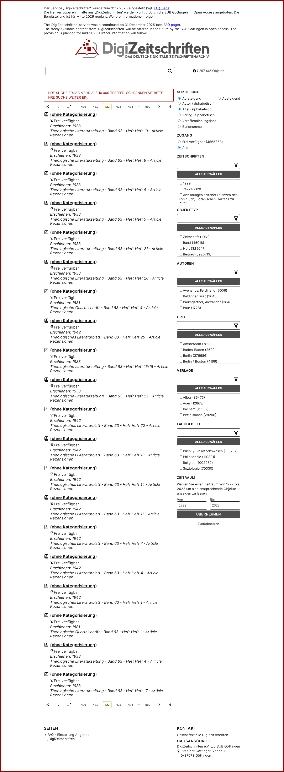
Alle (184, 147)
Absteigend (230, 98)
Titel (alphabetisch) (197, 109)
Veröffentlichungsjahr (198, 121)
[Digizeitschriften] (142, 49)
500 (147, 106)
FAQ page (171, 25)
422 (107, 106)
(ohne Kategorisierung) (73, 114)
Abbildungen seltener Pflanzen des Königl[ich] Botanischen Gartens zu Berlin (208, 199)
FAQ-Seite (161, 8)
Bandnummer (192, 127)
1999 (187, 183)
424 (130, 106)
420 (83, 106)
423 (118, 106)
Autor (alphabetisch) (198, 103)
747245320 (192, 189)
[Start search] (170, 71)
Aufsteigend (191, 98)
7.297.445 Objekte (210, 71)
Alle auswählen (208, 174)
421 (95, 106)
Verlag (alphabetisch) (198, 115)
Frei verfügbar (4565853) (202, 142)
